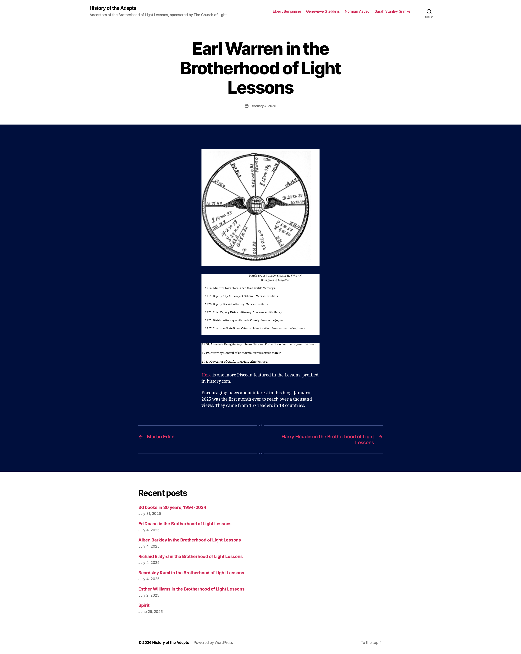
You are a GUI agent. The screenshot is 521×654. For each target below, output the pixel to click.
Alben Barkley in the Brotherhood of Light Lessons (189, 539)
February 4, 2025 (263, 106)
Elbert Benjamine (287, 11)
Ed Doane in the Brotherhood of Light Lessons (185, 523)
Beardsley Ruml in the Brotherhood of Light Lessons (191, 572)
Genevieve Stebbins (323, 11)
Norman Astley (357, 11)
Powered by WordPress (213, 642)
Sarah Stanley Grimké (392, 11)
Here (206, 375)
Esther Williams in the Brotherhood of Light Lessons (191, 589)
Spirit (143, 605)
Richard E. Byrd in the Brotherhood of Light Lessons (190, 556)
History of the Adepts (113, 8)
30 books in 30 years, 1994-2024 (172, 507)
